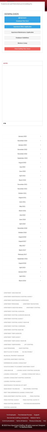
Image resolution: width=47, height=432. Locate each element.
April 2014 (22, 276)
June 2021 (22, 202)
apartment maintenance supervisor (16, 300)
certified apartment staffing (14, 359)
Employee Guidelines (22, 38)
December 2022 (22, 149)
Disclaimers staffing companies (18, 418)
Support (36, 415)
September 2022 (22, 158)
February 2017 (22, 254)
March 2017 (22, 250)
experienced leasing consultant (15, 363)
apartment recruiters (31, 304)
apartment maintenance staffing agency (18, 296)
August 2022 (22, 162)
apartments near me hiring (13, 307)
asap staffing (24, 348)
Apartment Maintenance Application (22, 32)
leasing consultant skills (31, 374)
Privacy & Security (35, 421)
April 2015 (22, 267)
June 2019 (22, 219)
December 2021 (22, 184)
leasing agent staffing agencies (28, 370)
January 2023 (22, 145)
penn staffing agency (11, 400)
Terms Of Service (21, 421)
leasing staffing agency (12, 381)
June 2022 (22, 171)
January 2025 (22, 136)
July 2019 (22, 215)
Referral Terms (35, 418)
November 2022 (22, 154)
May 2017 (22, 245)
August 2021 (22, 197)
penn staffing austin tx (31, 400)
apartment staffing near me (14, 329)
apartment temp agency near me (15, 340)
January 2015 (22, 272)
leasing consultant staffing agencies (17, 377)
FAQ (44, 421)
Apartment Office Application (22, 26)
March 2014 (22, 280)
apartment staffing (33, 307)
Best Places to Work (11, 352)
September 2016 (22, 259)
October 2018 (22, 232)
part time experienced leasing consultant (18, 392)
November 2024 (22, 141)
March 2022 (22, 180)
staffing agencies (10, 407)
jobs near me (8, 370)
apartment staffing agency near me (16, 322)
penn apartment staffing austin (15, 396)
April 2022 (22, 176)
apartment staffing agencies (14, 311)
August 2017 (22, 241)
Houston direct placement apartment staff (19, 366)
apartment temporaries (12, 344)
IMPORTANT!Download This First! (22, 19)
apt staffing (28, 344)
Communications (8, 421)
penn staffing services (12, 403)
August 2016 (22, 263)
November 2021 (22, 189)
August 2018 (22, 237)
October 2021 (22, 193)
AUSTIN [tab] (5, 63)
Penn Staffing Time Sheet (22, 49)
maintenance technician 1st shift (15, 385)
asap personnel (9, 348)
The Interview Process (25, 415)
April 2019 (22, 224)
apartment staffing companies (14, 326)
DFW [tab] (4, 123)
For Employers (11, 415)
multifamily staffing (31, 388)
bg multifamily (27, 352)
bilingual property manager (14, 355)
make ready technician (12, 388)
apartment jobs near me (12, 293)
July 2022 (22, 167)
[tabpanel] (22, 93)
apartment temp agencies (13, 333)
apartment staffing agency (13, 318)
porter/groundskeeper (32, 403)
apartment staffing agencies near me (17, 315)
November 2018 (22, 228)
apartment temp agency (12, 337)
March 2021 (22, 210)
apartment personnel (11, 304)
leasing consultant (11, 374)
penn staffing (35, 396)
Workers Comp (22, 43)
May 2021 (22, 206)
